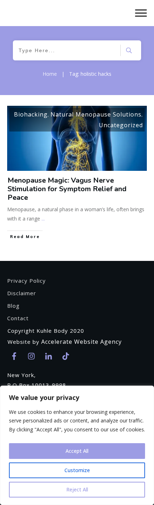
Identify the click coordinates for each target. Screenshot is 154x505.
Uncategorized (121, 125)
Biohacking (31, 114)
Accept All (77, 450)
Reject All (77, 489)
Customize (77, 470)
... (43, 218)
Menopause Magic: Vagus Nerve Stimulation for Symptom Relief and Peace (67, 188)
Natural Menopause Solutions (95, 114)
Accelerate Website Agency (81, 342)
